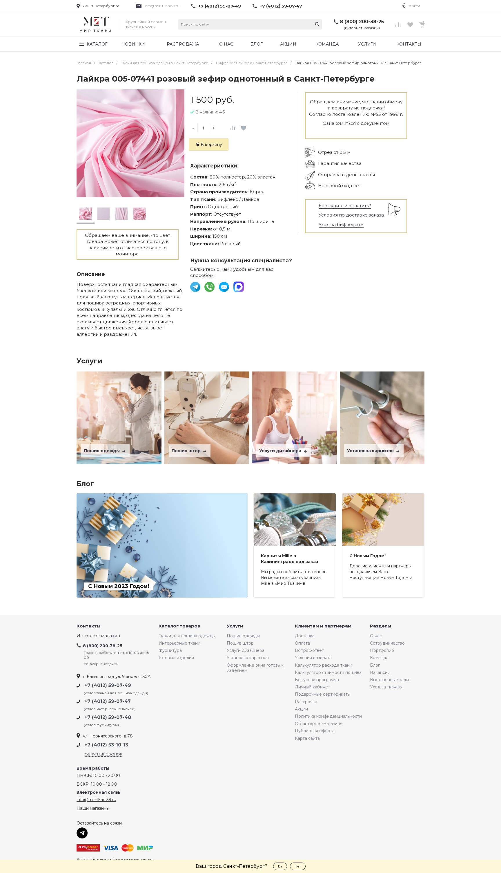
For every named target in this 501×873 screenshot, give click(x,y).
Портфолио (382, 650)
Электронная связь (99, 792)
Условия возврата (313, 657)
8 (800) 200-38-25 (362, 21)
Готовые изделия (176, 657)
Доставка (305, 635)
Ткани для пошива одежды (187, 635)
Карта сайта (307, 738)
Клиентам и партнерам (323, 626)
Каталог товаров (179, 626)
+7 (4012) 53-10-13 (106, 745)
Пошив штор (187, 450)
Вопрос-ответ (309, 650)
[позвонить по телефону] (210, 286)
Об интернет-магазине (319, 723)
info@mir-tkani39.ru (161, 5)
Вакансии (380, 672)
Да (280, 866)
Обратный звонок (103, 754)
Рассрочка (306, 701)
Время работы (93, 768)
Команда (379, 657)
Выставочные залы (389, 679)
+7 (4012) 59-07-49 (219, 6)
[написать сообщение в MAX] (238, 286)
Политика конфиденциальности (328, 716)
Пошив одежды (102, 450)
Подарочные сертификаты (323, 694)
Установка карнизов (371, 450)
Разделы (380, 626)
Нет (298, 866)
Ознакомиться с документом (356, 123)
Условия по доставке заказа (351, 215)
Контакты (89, 626)
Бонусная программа (317, 679)
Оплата (302, 643)
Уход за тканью (386, 687)
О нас (376, 635)
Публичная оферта (315, 730)
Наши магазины (93, 808)
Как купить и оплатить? (345, 205)
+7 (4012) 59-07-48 (107, 717)
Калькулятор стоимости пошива (328, 672)
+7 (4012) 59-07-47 (281, 6)
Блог (375, 665)
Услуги (235, 626)
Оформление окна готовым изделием (255, 668)
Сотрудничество (387, 643)
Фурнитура (170, 650)
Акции (301, 709)
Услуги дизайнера (280, 450)
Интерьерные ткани (179, 643)
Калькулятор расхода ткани (323, 665)
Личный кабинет (312, 687)
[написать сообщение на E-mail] (224, 286)
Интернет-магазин (98, 635)
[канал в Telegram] (196, 286)
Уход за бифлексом (341, 224)
